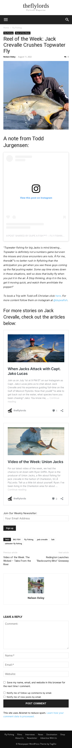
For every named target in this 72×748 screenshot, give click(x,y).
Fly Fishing (17, 27)
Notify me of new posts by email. (24, 697)
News (40, 734)
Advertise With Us (48, 738)
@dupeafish (60, 300)
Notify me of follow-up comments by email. (29, 693)
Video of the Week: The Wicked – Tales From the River (17, 561)
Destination (51, 734)
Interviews (30, 734)
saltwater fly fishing (13, 543)
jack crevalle (42, 539)
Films (19, 734)
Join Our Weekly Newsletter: (20, 513)
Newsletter (32, 738)
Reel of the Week (22, 33)
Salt (52, 539)
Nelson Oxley (9, 56)
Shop (62, 734)
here (58, 295)
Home (6, 27)
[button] (5, 19)
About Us (19, 738)
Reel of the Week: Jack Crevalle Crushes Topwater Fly (34, 45)
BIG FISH (16, 539)
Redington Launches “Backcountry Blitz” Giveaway (53, 559)
